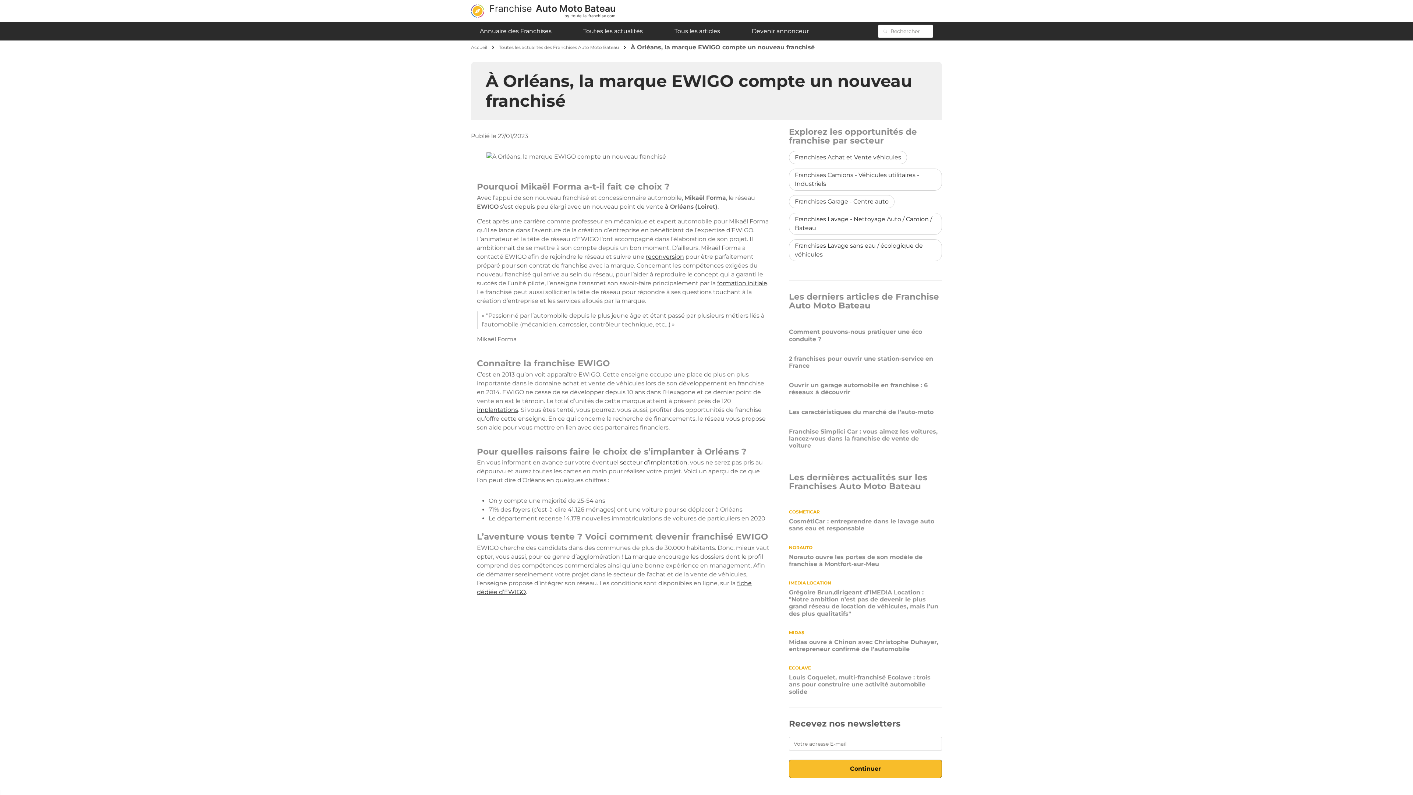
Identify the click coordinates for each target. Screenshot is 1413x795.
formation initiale (742, 283)
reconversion (665, 256)
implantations (497, 409)
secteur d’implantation (653, 462)
